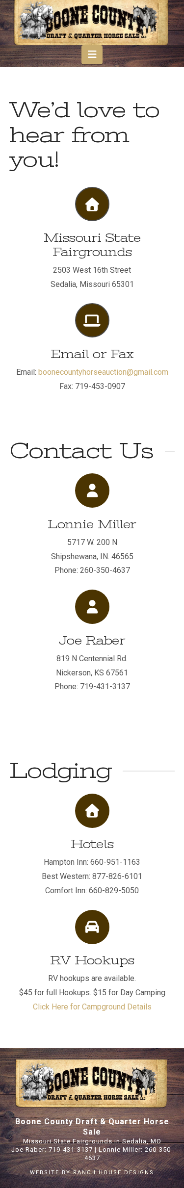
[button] (92, 54)
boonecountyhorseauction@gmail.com (103, 372)
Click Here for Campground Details (92, 1006)
